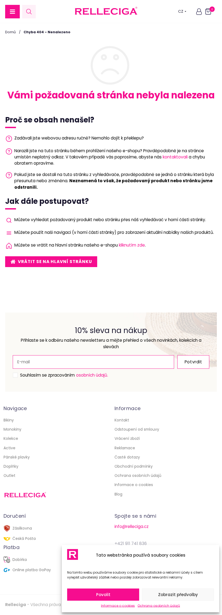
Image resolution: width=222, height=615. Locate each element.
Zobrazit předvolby (178, 594)
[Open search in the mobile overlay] (29, 11)
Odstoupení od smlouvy (137, 429)
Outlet (9, 475)
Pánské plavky (17, 457)
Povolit (103, 594)
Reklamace (125, 448)
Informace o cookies (118, 605)
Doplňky (11, 466)
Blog (118, 494)
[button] (12, 11)
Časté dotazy (127, 457)
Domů (10, 32)
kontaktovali (175, 157)
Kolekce (11, 438)
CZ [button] (180, 11)
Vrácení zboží (127, 438)
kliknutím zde (132, 245)
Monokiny (12, 429)
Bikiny (9, 420)
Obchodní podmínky (134, 466)
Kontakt (122, 420)
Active (9, 448)
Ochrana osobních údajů (159, 605)
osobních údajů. (92, 375)
